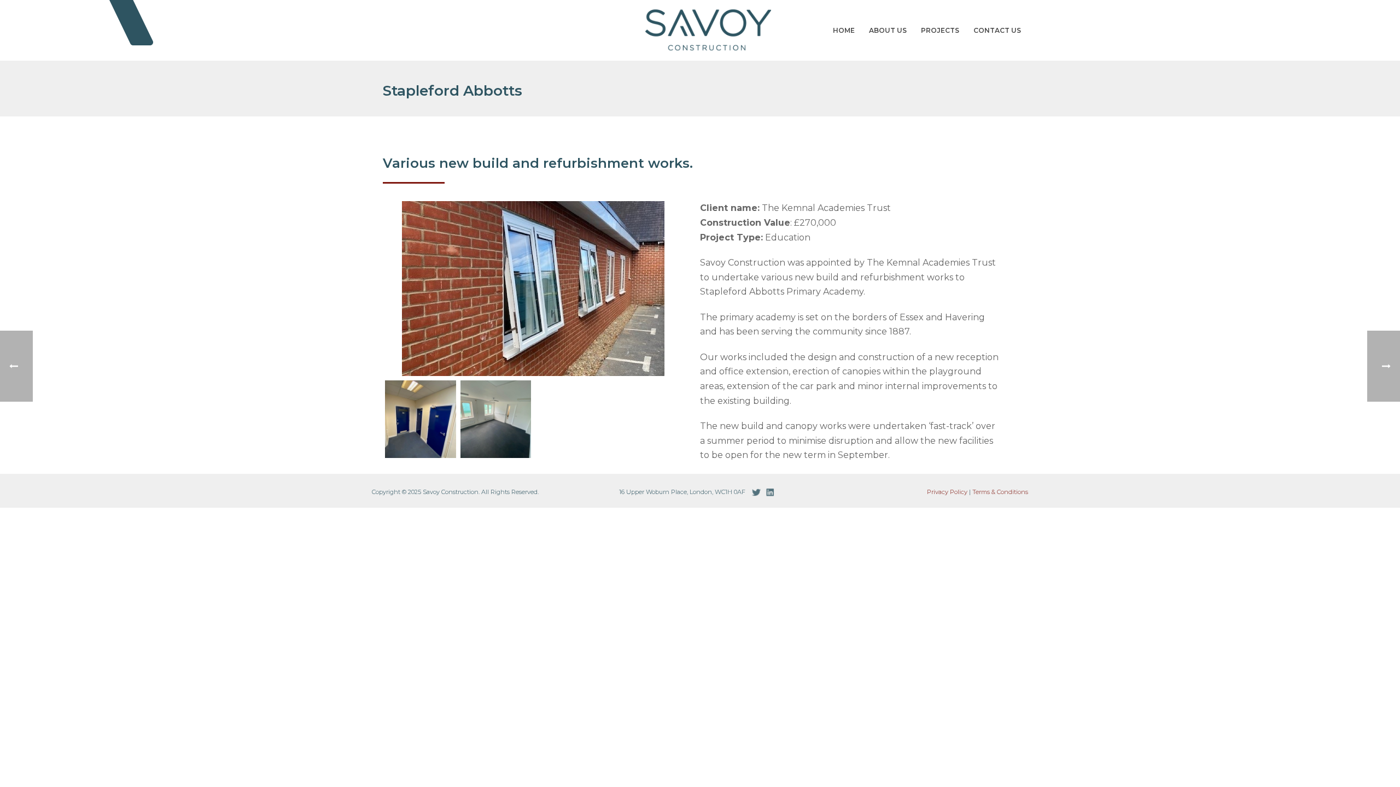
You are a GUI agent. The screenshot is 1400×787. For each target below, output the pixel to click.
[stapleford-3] (496, 419)
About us (888, 30)
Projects (940, 30)
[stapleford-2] (420, 419)
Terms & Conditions (1000, 492)
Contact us (997, 30)
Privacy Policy (947, 492)
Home (844, 30)
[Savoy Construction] (700, 30)
